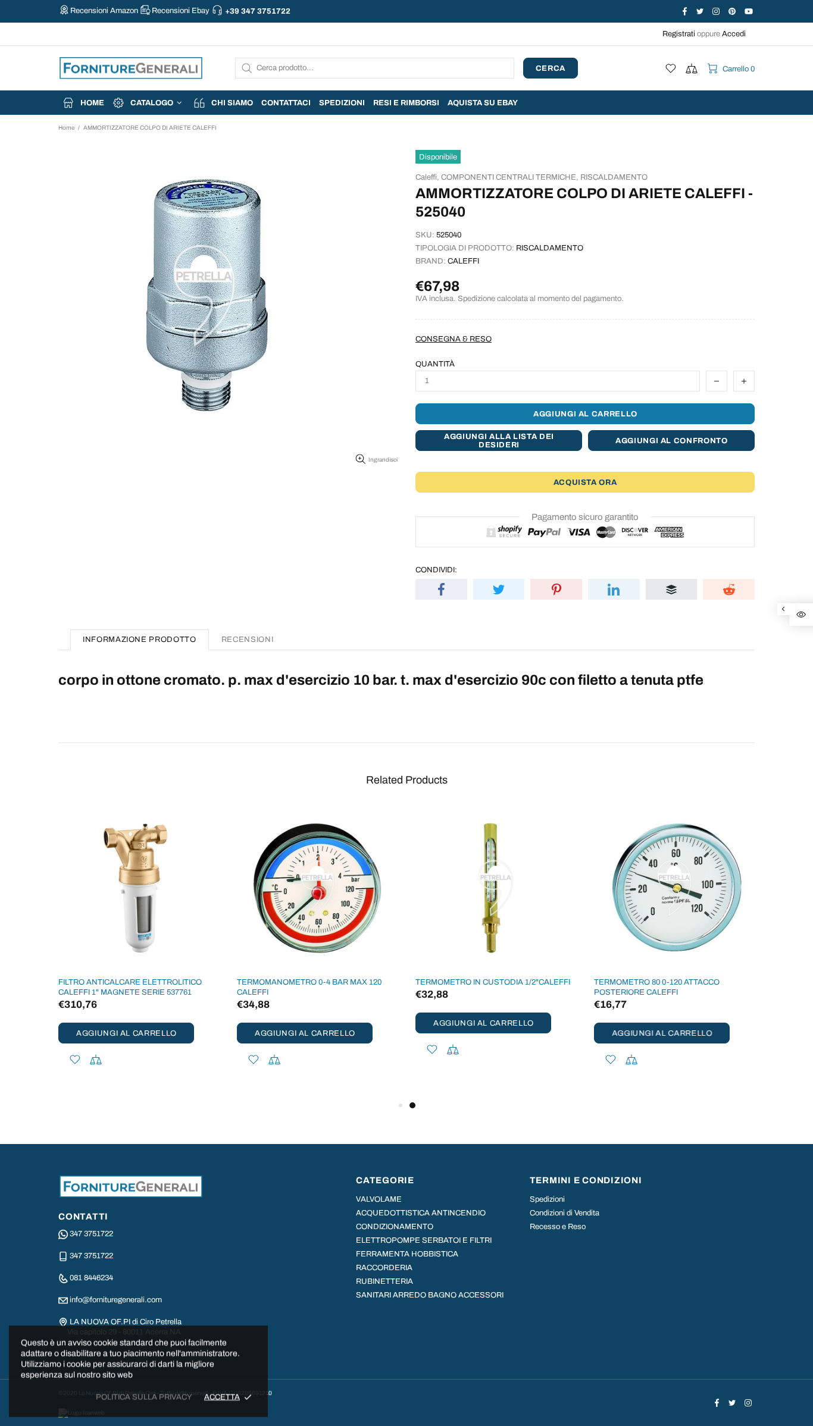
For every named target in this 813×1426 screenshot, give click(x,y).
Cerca (550, 68)
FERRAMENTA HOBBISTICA (407, 1254)
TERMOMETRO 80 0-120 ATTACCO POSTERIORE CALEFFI (657, 987)
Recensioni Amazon (104, 11)
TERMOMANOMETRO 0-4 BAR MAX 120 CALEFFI (309, 987)
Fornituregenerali (131, 68)
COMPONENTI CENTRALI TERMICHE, (510, 177)
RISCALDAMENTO (614, 177)
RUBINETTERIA (384, 1281)
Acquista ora (585, 482)
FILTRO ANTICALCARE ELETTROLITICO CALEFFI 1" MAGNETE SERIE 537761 (130, 987)
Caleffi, (427, 177)
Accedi (734, 34)
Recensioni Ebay (180, 11)
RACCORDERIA (384, 1268)
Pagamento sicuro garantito (585, 517)
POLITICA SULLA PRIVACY (144, 1397)
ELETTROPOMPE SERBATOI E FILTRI (424, 1240)
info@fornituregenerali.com (116, 1300)
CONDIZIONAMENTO (394, 1227)
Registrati (678, 34)
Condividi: (436, 570)
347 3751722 (91, 1234)
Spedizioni (547, 1199)
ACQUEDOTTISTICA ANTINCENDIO (421, 1213)
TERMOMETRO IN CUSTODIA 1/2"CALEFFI (492, 982)
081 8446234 (91, 1278)
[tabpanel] (495, 948)
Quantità (435, 364)
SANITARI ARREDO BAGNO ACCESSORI (430, 1295)
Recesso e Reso (558, 1227)
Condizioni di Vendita (564, 1213)
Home (66, 127)
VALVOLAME (379, 1199)
